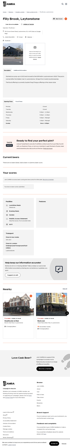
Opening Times (8, 101)
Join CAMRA (40, 386)
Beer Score (59, 18)
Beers (38, 405)
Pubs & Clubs (40, 394)
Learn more (12, 445)
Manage (64, 443)
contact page (9, 397)
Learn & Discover (8, 412)
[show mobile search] (62, 4)
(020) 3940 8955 (9, 37)
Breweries (40, 403)
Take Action (40, 397)
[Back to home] (9, 4)
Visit (38, 391)
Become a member (48, 179)
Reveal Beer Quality (45, 326)
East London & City (32, 12)
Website (29, 37)
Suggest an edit (12, 275)
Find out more (47, 148)
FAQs (30, 395)
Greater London (20, 12)
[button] (67, 313)
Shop (4, 415)
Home (4, 12)
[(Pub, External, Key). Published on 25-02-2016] (51, 315)
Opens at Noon (28, 24)
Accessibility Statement (9, 420)
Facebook (7, 40)
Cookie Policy (6, 426)
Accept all (54, 443)
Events (39, 400)
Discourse (6, 434)
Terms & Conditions (8, 431)
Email (21, 37)
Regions (11, 12)
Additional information (20, 70)
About (38, 389)
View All (65, 288)
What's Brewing (7, 437)
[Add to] (66, 19)
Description (7, 70)
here (52, 418)
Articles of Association (9, 423)
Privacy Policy (7, 418)
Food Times (19, 101)
